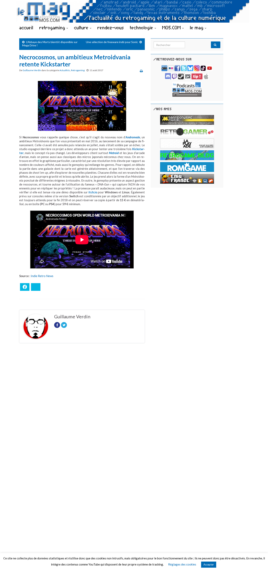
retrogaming (53, 27)
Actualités (64, 70)
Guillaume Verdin (32, 70)
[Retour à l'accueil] (134, 11)
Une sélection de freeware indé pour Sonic (112, 42)
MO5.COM (172, 27)
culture (82, 27)
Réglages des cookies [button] (182, 564)
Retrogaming (78, 70)
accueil (26, 27)
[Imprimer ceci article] (141, 71)
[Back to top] (259, 562)
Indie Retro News (42, 276)
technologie (142, 27)
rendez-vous (111, 27)
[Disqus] (82, 400)
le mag (197, 27)
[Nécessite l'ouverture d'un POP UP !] (187, 89)
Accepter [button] (208, 564)
